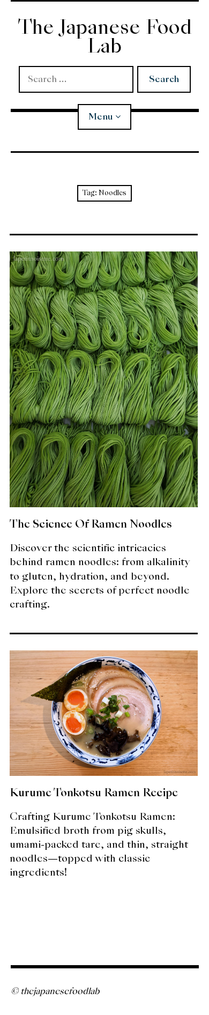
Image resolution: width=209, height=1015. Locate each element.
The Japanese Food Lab (105, 36)
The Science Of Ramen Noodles (91, 523)
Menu (100, 116)
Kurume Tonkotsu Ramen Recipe (94, 792)
